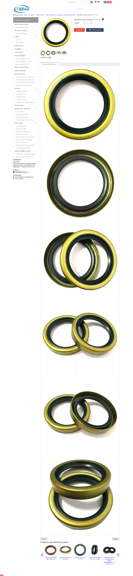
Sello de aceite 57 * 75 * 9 (65, 558)
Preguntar (79, 30)
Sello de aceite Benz (21, 129)
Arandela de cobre (20, 94)
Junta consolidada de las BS (23, 58)
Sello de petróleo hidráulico (23, 148)
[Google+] (107, 2)
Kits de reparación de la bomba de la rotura (27, 77)
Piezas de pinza (19, 105)
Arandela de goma (20, 96)
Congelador (18, 49)
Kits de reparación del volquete (24, 85)
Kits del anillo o (20, 42)
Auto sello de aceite (21, 126)
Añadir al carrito (96, 30)
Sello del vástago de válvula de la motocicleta (27, 157)
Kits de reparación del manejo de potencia (27, 82)
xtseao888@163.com (22, 1)
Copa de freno (19, 52)
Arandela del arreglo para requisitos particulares (27, 102)
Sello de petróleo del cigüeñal (23, 139)
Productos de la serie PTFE (22, 108)
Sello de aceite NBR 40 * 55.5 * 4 (109, 558)
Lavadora (17, 88)
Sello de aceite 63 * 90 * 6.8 (50, 558)
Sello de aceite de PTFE (22, 117)
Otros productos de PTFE (22, 114)
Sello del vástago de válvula (23, 151)
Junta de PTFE (20, 111)
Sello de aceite (19, 123)
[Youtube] (110, 2)
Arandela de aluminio (21, 91)
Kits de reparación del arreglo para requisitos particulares (27, 79)
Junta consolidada (20, 55)
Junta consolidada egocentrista (23, 61)
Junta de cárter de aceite (21, 67)
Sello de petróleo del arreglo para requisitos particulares (27, 137)
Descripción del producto (49, 64)
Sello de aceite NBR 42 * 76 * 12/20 (80, 558)
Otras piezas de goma (21, 30)
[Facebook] (105, 2)
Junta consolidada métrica (22, 64)
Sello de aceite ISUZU (22, 134)
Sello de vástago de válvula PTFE (24, 120)
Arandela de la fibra (21, 99)
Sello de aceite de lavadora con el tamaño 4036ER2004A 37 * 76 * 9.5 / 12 (95, 561)
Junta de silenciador (20, 70)
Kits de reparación (20, 74)
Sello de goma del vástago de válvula (25, 154)
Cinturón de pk (19, 45)
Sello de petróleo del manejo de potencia (26, 145)
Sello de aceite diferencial (22, 131)
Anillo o (17, 36)
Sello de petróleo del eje (22, 142)
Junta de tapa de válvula (21, 24)
